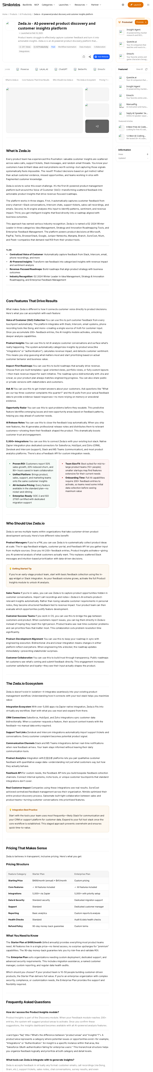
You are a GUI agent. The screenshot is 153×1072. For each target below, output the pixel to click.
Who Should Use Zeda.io (63, 80)
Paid (53, 47)
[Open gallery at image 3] (97, 110)
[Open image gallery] (44, 110)
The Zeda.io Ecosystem (86, 80)
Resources (80, 4)
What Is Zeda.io (12, 80)
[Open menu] (148, 4)
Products (13, 14)
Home (4, 14)
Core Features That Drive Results (35, 80)
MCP (36, 4)
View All (139, 69)
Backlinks (27, 4)
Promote (140, 22)
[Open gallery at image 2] (97, 94)
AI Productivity (26, 14)
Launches (63, 4)
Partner (95, 4)
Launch (137, 4)
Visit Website (103, 56)
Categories (47, 4)
